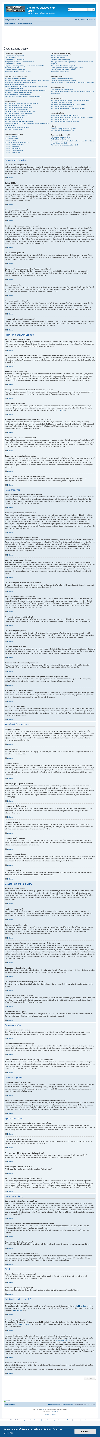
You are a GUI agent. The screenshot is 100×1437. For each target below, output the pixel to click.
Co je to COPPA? (10, 58)
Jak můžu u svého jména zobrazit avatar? (18, 92)
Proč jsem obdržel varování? (14, 119)
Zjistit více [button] (8, 1433)
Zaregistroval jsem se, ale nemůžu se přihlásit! (19, 62)
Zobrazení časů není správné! (14, 84)
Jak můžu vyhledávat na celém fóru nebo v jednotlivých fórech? (71, 100)
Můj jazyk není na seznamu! (14, 88)
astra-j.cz (40, 1420)
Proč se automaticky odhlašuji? (15, 69)
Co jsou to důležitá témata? (13, 148)
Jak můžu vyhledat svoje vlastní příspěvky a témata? (68, 108)
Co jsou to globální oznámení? (14, 144)
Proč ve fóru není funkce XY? (60, 139)
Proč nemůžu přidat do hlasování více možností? (20, 111)
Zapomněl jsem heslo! (12, 68)
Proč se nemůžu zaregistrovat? (15, 59)
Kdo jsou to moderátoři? (58, 58)
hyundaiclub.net (58, 1420)
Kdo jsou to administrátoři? (59, 56)
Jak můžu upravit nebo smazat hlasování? (18, 113)
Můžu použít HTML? (11, 138)
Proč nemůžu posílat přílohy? (14, 117)
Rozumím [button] (85, 1431)
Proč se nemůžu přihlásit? (13, 63)
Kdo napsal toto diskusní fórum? (61, 137)
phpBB (62, 410)
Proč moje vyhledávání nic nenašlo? (62, 102)
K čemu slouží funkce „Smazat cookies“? (18, 72)
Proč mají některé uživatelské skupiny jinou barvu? (67, 68)
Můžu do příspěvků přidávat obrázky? (17, 142)
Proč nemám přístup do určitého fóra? (17, 115)
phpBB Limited (81, 1306)
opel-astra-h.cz (32, 1420)
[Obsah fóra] (15, 8)
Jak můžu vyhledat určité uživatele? (62, 106)
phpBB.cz (55, 1411)
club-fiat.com (68, 1420)
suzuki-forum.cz (85, 1420)
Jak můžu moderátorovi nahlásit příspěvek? (19, 121)
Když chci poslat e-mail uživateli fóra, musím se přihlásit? (23, 96)
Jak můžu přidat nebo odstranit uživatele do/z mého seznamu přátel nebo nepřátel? (72, 92)
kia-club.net (76, 1420)
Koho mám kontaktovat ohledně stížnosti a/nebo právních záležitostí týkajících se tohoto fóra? (72, 142)
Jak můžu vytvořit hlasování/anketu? (16, 109)
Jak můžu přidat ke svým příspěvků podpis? (19, 107)
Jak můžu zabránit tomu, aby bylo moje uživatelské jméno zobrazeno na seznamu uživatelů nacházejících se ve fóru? (27, 81)
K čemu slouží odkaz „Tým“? (60, 72)
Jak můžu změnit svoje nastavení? (16, 78)
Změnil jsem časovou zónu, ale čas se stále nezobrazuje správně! (26, 86)
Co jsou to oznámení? (12, 146)
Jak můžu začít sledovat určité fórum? (63, 119)
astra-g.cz (24, 1420)
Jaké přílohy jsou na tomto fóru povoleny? (64, 128)
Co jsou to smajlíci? (11, 140)
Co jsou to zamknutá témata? (14, 150)
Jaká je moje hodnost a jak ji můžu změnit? (18, 94)
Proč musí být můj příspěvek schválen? (17, 127)
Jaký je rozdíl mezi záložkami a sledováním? (65, 115)
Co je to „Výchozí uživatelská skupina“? (63, 69)
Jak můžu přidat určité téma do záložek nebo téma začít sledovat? (72, 117)
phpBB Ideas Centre (25, 1324)
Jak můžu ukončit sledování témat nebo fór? (65, 121)
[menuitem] (20, 19)
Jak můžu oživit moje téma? (14, 129)
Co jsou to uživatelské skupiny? (61, 59)
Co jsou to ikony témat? (12, 152)
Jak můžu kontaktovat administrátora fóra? (64, 145)
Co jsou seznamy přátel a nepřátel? (62, 89)
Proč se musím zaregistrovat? (14, 56)
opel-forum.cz (48, 1420)
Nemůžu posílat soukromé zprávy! (62, 78)
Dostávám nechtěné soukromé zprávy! (63, 80)
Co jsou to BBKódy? (11, 136)
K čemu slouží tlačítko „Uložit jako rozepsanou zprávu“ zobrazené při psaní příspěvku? (27, 124)
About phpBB (17, 1310)
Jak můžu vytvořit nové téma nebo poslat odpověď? (21, 103)
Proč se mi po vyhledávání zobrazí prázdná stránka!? (68, 104)
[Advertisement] (50, 35)
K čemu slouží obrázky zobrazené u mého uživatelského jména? (25, 90)
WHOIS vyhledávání (63, 1340)
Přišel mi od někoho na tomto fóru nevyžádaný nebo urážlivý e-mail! (72, 82)
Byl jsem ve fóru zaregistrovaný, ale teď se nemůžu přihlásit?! (24, 66)
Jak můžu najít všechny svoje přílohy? (63, 130)
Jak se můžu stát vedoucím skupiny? (63, 66)
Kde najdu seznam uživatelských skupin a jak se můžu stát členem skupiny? (72, 62)
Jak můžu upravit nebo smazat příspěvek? (18, 105)
